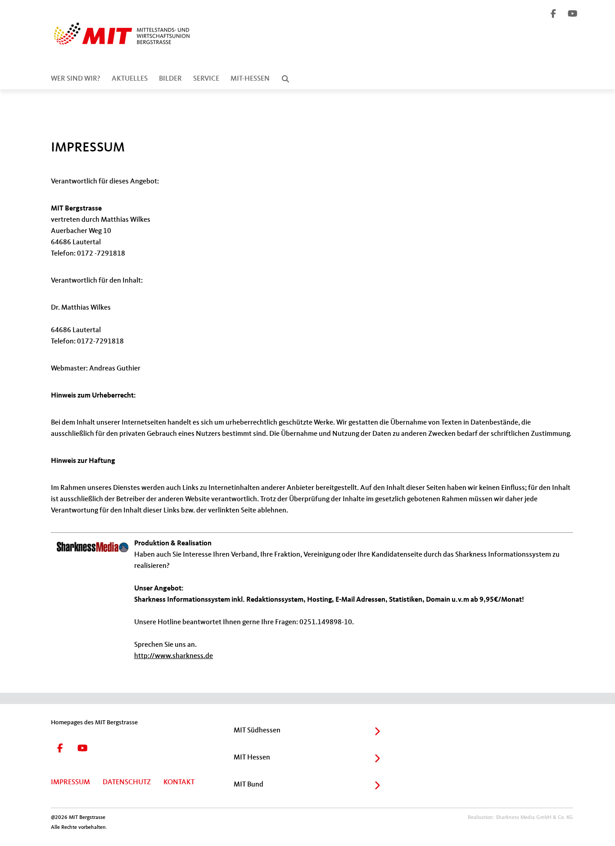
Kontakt (178, 782)
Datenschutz (127, 782)
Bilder (170, 78)
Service (206, 78)
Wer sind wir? (75, 78)
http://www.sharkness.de (173, 656)
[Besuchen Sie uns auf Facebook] (553, 15)
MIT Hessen (252, 757)
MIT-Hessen (250, 78)
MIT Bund (248, 784)
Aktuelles (130, 78)
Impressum (70, 782)
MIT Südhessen (257, 730)
